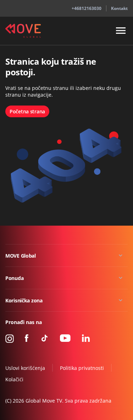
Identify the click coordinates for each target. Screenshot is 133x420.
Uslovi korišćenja (25, 368)
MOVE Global (20, 255)
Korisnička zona (24, 300)
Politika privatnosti (82, 368)
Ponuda (14, 278)
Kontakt (119, 8)
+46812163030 (86, 8)
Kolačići (14, 379)
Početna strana (27, 111)
